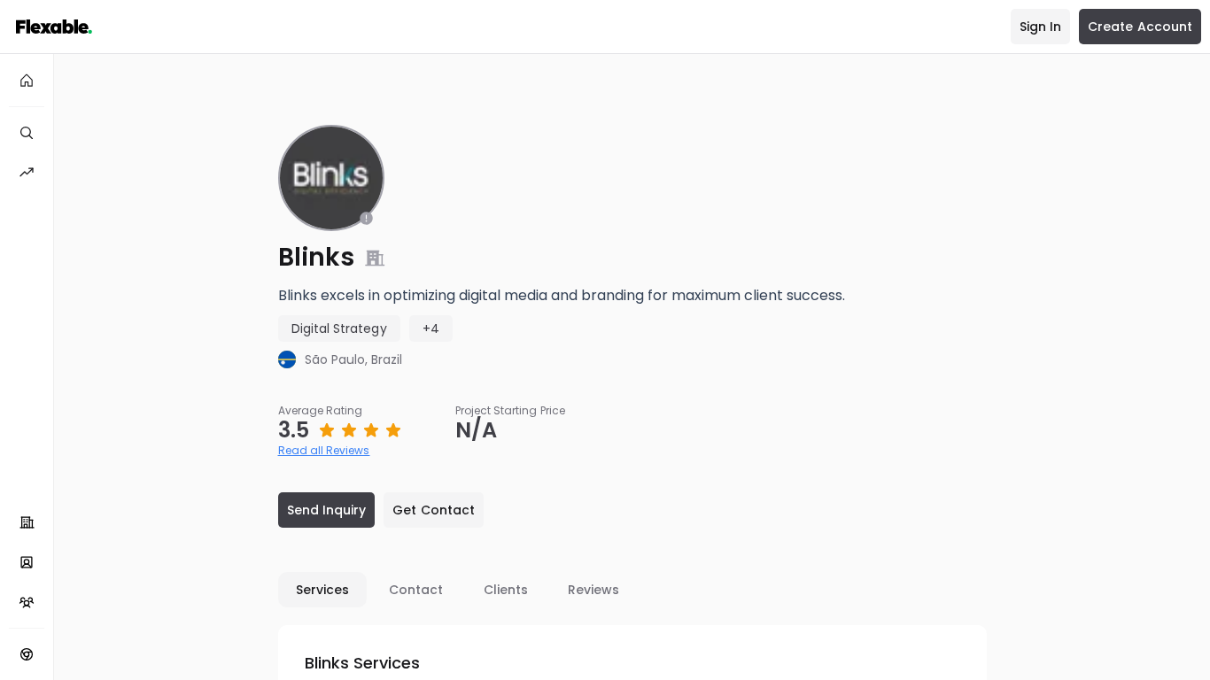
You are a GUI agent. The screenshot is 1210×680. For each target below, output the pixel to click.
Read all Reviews (324, 450)
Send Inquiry (327, 510)
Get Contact (433, 510)
